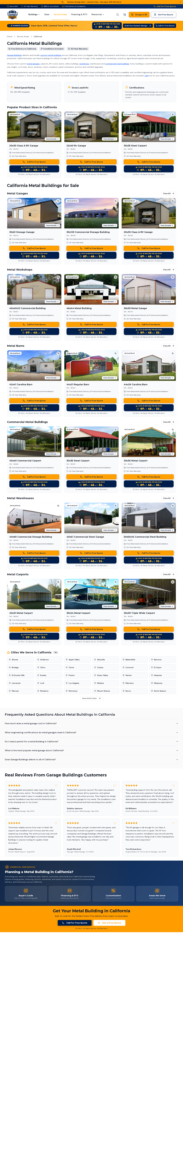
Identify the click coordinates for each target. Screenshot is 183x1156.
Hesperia (158, 675)
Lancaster (16, 683)
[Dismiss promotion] (180, 2)
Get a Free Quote (111, 922)
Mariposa (158, 683)
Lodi (42, 683)
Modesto (44, 691)
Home (9, 36)
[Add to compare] (58, 114)
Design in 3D (141, 14)
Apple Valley (74, 659)
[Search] (117, 14)
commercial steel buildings (117, 64)
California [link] (38, 36)
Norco (128, 691)
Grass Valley (102, 675)
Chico (42, 667)
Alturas (15, 659)
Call (146, 75)
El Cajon (157, 667)
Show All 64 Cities (89, 698)
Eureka (43, 675)
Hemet (129, 675)
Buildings (33, 14)
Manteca (130, 683)
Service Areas (23, 36)
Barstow (157, 659)
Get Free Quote (165, 14)
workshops (84, 64)
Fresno (72, 675)
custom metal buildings (50, 55)
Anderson (44, 659)
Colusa (100, 667)
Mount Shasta (103, 691)
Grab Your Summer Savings (136, 26)
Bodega (15, 667)
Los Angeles (74, 683)
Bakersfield (130, 659)
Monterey (73, 691)
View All (167, 193)
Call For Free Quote (166, 6)
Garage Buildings (14, 55)
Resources (97, 14)
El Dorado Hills (18, 675)
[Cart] (124, 14)
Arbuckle (101, 659)
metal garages (33, 64)
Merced (15, 691)
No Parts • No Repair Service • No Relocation (34, 174)
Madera (100, 683)
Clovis (71, 667)
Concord (129, 667)
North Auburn (160, 691)
